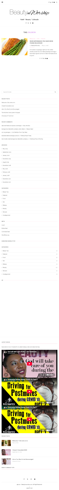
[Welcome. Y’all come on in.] (6, 443)
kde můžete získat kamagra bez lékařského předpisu (15, 139)
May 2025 (5, 148)
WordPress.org (5, 235)
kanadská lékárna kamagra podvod (10, 135)
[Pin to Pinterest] (45, 58)
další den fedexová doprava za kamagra (11, 125)
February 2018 (6, 172)
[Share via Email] (47, 58)
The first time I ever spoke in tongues (11, 112)
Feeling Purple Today (26, 135)
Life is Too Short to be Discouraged (10, 109)
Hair (4, 202)
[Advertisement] (29, 73)
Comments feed (6, 231)
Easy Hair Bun (26, 125)
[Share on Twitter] (43, 58)
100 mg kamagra (6, 132)
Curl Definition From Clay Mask (19, 132)
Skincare (5, 212)
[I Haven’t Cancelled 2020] (6, 452)
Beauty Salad (30, 129)
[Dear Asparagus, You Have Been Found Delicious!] (14, 46)
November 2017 (7, 182)
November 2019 (7, 158)
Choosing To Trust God (7, 115)
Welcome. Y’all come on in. (8, 102)
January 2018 (6, 175)
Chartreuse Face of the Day (36, 139)
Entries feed (4, 228)
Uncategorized (6, 215)
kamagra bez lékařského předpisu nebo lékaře (13, 129)
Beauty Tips (6, 192)
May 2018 (5, 168)
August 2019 (6, 162)
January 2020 (6, 155)
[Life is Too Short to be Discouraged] (6, 461)
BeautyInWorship (35, 45)
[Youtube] (54, 2)
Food (4, 198)
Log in (3, 225)
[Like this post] (40, 58)
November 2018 (7, 165)
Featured (5, 195)
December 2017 (7, 178)
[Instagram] (52, 2)
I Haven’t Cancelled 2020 (8, 106)
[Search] (56, 2)
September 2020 (7, 152)
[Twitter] (50, 2)
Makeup (5, 205)
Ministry (5, 208)
